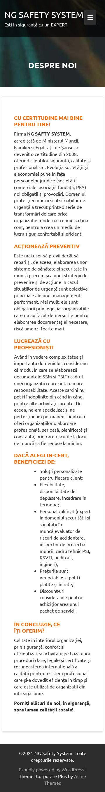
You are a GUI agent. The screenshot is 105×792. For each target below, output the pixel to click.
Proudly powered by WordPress (51, 769)
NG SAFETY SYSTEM (43, 15)
